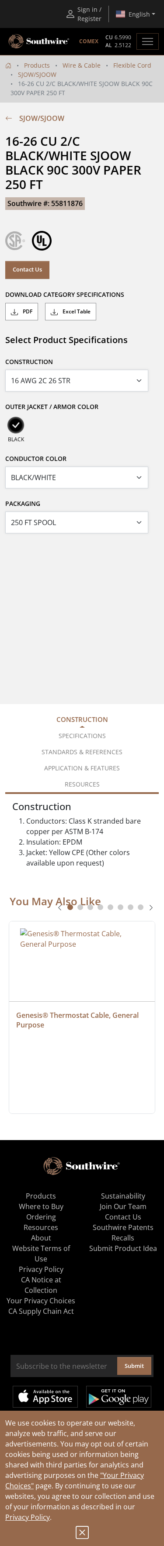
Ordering (41, 1217)
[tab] (70, 907)
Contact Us (27, 269)
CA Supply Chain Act (41, 1311)
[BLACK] (15, 425)
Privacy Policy (27, 1517)
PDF (26, 311)
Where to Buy (41, 1206)
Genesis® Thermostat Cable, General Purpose (78, 1020)
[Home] (8, 65)
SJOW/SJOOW (37, 74)
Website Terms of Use (41, 1254)
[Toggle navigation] (147, 41)
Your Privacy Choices (41, 1301)
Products (37, 65)
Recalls (123, 1238)
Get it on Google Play (118, 1397)
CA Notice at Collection (41, 1285)
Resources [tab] (82, 784)
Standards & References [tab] (82, 752)
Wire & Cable (82, 65)
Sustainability (123, 1196)
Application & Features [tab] (82, 768)
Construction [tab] (82, 719)
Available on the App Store (45, 1397)
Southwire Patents (123, 1227)
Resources (41, 1227)
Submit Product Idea (123, 1248)
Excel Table (76, 311)
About (41, 1238)
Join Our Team (123, 1206)
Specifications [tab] (82, 736)
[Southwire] (39, 41)
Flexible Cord (132, 65)
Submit (134, 1366)
